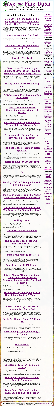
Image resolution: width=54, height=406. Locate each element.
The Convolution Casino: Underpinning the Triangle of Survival (22, 110)
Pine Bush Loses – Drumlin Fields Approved (22, 149)
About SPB (48, 167)
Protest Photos (48, 196)
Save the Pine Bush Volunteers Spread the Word (22, 46)
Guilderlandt (22, 344)
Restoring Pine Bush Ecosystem (48, 62)
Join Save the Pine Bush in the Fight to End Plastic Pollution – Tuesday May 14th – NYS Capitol (22, 21)
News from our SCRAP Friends (22, 265)
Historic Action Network (48, 188)
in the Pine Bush (48, 93)
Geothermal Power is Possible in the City (22, 366)
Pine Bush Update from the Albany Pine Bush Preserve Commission (22, 196)
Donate (48, 81)
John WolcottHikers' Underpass (48, 153)
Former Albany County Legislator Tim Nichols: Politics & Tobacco (22, 293)
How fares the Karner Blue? (22, 230)
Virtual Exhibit (48, 149)
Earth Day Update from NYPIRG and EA (22, 320)
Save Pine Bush (27, 3)
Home (48, 14)
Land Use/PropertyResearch (48, 116)
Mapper (48, 122)
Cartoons (48, 157)
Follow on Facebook (48, 106)
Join (47, 101)
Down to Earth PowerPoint (48, 70)
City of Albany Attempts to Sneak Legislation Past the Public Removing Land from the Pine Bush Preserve (22, 279)
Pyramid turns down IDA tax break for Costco (22, 96)
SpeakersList (48, 133)
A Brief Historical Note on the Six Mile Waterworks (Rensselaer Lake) (22, 208)
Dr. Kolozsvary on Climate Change (48, 43)
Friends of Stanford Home (48, 192)
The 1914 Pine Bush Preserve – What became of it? (22, 242)
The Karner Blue (48, 142)
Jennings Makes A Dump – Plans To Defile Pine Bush (22, 183)
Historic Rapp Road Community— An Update (22, 333)
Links (48, 199)
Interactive (48, 120)
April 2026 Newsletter (48, 19)
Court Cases (48, 111)
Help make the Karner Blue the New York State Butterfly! (22, 136)
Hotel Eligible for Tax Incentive (22, 161)
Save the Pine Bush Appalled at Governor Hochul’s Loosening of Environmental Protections (48, 29)
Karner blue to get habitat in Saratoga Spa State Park (22, 307)
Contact (48, 203)
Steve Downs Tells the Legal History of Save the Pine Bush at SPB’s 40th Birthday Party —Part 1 (22, 71)
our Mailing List (48, 102)
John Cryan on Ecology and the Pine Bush (48, 52)
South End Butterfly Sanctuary (48, 176)
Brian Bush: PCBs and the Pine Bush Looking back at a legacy (22, 391)
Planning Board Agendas (48, 86)
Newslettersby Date (48, 129)
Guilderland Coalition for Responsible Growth (48, 182)
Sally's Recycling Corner (48, 161)
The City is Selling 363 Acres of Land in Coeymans (22, 378)
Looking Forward (22, 220)
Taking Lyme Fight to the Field (22, 254)
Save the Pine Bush (22, 58)
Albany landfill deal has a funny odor (22, 84)
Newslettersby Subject (48, 125)
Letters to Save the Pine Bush (22, 35)
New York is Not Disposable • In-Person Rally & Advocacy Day (22, 123)
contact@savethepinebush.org (44, 403)
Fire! (48, 146)
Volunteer (48, 79)
